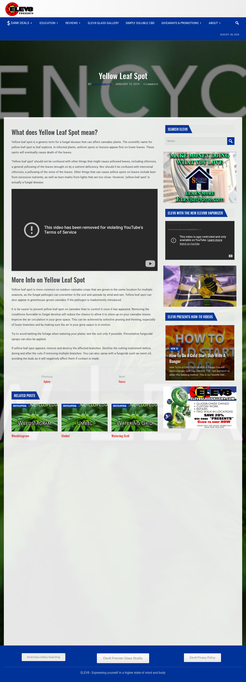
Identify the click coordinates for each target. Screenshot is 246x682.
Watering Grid (120, 435)
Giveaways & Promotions (180, 23)
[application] (199, 240)
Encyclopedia (19, 405)
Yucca (122, 381)
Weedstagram (20, 435)
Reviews (72, 23)
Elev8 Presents (101, 84)
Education (47, 23)
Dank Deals (20, 23)
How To (174, 348)
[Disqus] (85, 492)
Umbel (66, 435)
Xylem (47, 381)
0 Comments (151, 84)
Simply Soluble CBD (140, 23)
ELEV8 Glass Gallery (103, 23)
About (213, 23)
